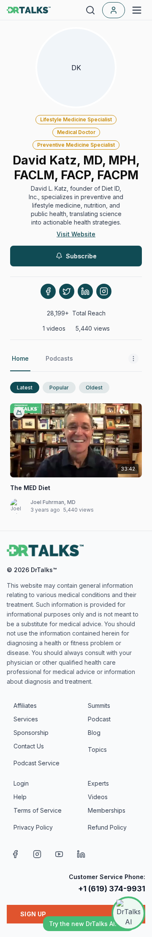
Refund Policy (107, 827)
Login (21, 783)
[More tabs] (133, 359)
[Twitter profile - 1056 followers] (66, 291)
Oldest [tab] (94, 387)
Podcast (99, 719)
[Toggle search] (90, 10)
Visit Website (76, 234)
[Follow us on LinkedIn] (81, 854)
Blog (94, 732)
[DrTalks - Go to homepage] (45, 550)
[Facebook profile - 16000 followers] (48, 291)
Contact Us (29, 746)
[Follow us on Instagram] (37, 854)
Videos (98, 796)
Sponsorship (31, 732)
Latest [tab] (25, 387)
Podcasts (59, 358)
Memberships (106, 810)
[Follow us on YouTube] (59, 854)
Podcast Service (37, 763)
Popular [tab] (59, 387)
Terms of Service (38, 810)
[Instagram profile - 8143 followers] (103, 291)
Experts (98, 783)
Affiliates (25, 705)
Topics (97, 749)
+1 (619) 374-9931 (111, 888)
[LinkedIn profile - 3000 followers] (85, 291)
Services (26, 719)
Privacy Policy (33, 827)
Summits (99, 705)
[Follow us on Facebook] (15, 854)
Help (20, 796)
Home (20, 358)
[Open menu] (136, 10)
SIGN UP (33, 914)
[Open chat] (128, 913)
